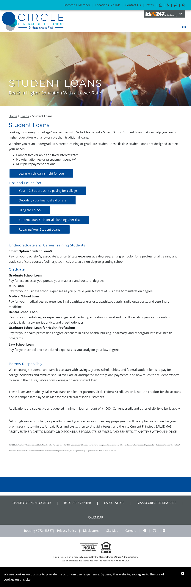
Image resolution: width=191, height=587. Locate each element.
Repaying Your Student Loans (39, 229)
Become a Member (77, 5)
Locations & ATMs (107, 5)
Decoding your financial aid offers (42, 200)
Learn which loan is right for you (41, 173)
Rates (150, 5)
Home (13, 116)
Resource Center (77, 503)
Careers (130, 531)
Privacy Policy (66, 531)
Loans (25, 116)
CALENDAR (95, 517)
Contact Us (133, 5)
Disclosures (91, 531)
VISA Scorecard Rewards (156, 503)
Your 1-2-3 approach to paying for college (48, 191)
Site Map (112, 531)
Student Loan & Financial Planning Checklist (49, 220)
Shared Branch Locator (31, 503)
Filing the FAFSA (30, 210)
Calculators (114, 503)
